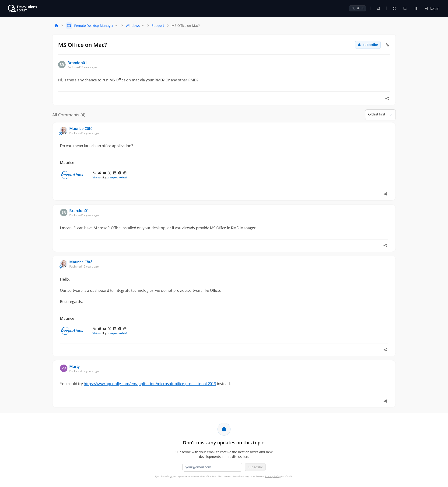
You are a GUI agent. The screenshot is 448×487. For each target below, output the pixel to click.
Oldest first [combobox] (376, 114)
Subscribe (370, 44)
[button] (389, 115)
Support (158, 25)
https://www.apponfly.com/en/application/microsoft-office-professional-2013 (150, 383)
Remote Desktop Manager (94, 25)
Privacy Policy (272, 476)
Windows (133, 25)
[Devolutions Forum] (22, 8)
